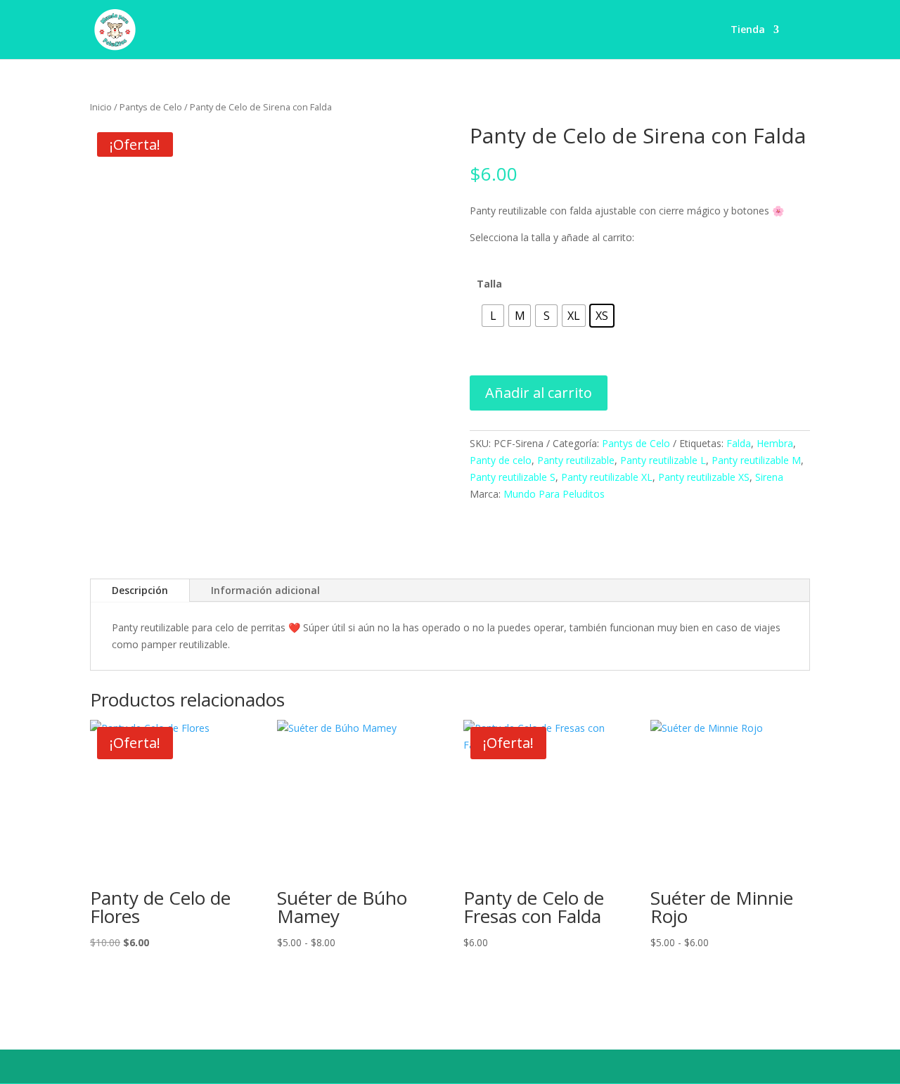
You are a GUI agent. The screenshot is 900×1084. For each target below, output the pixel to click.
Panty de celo (501, 460)
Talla (489, 283)
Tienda (748, 30)
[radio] (492, 315)
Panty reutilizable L (663, 460)
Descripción (140, 590)
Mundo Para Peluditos (554, 494)
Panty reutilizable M (756, 460)
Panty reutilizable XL (606, 477)
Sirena (769, 477)
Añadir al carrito (538, 392)
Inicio (101, 107)
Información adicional (265, 590)
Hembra (775, 443)
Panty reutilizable (576, 460)
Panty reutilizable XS (704, 477)
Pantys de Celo (151, 107)
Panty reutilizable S (512, 477)
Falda (738, 443)
